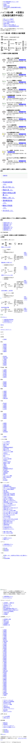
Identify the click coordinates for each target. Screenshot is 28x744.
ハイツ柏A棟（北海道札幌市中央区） (12, 7)
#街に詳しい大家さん (8, 499)
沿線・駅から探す (7, 531)
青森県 (5, 344)
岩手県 (5, 345)
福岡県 (5, 423)
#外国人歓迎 (6, 23)
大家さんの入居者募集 (8, 701)
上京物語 (5, 614)
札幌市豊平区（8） (8, 228)
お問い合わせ (6, 717)
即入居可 (5, 470)
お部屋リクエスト (7, 537)
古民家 (5, 465)
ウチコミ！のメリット (6, 329)
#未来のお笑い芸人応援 (9, 493)
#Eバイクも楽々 (7, 517)
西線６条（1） (8, 190)
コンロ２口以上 (7, 461)
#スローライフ (6, 496)
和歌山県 (5, 398)
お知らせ (5, 705)
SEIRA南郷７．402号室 (7, 290)
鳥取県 (5, 407)
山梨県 (5, 369)
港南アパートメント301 (7, 275)
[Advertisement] (14, 574)
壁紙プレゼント (7, 450)
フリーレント (6, 443)
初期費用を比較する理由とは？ (10, 610)
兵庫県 (5, 392)
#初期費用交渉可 (7, 486)
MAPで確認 (22, 60)
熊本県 (5, 427)
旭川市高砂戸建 (5, 307)
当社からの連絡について (9, 727)
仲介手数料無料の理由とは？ (10, 608)
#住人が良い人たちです (9, 514)
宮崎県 (5, 430)
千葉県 (5, 359)
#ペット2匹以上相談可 (8, 489)
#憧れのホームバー (8, 523)
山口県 (5, 409)
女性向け (5, 453)
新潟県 (5, 374)
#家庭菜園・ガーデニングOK (10, 502)
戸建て (5, 464)
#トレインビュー (7, 526)
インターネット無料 (8, 451)
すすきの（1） (8, 210)
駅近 (4, 456)
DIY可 (4, 478)
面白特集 (5, 710)
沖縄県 (5, 436)
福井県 (5, 377)
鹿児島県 (5, 431)
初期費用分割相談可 (8, 447)
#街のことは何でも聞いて (9, 24)
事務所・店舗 (6, 463)
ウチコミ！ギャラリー (8, 708)
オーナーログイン (7, 322)
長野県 (5, 371)
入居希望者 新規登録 (8, 319)
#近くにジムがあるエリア (9, 504)
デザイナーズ (6, 454)
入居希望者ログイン (8, 321)
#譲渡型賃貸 (6, 524)
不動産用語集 (6, 707)
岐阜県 (5, 384)
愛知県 (5, 382)
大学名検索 (6, 622)
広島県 (5, 404)
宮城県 (5, 348)
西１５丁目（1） (9, 187)
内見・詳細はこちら (25, 254)
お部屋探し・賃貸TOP (8, 602)
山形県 (5, 350)
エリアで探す (6, 3)
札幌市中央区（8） (8, 222)
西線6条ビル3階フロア (6, 262)
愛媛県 (5, 414)
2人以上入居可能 (7, 458)
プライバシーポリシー (8, 725)
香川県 (5, 415)
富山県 (5, 375)
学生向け (5, 460)
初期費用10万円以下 (8, 468)
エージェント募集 (7, 704)
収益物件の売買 (7, 702)
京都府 (5, 394)
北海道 (5, 4)
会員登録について (7, 605)
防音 (4, 474)
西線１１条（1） (9, 198)
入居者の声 (6, 612)
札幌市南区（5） (7, 229)
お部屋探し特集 (7, 619)
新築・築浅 (6, 444)
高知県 (5, 416)
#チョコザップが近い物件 (9, 510)
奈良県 (5, 396)
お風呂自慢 (6, 471)
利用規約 (5, 724)
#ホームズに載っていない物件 (10, 512)
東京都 (5, 356)
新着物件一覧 (6, 624)
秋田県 (5, 347)
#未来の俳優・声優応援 (9, 495)
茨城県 (5, 362)
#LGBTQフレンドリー (8, 20)
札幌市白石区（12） (8, 227)
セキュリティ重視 (7, 475)
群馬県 (5, 364)
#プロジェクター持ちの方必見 (10, 519)
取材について (6, 607)
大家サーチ (6, 539)
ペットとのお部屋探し (8, 611)
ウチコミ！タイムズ (8, 700)
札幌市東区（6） (7, 225)
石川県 (5, 372)
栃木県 (5, 363)
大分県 (5, 428)
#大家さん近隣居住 (8, 497)
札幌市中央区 (6, 6)
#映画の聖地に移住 (8, 521)
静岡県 (5, 383)
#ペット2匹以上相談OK (9, 21)
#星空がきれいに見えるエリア (10, 507)
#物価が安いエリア (8, 509)
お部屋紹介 (6, 623)
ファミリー (6, 457)
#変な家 (5, 490)
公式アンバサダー (7, 711)
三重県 (5, 386)
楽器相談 (5, 473)
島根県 (5, 406)
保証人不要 (6, 448)
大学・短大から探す (8, 532)
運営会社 (5, 722)
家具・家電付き (7, 477)
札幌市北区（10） (7, 224)
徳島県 (5, 418)
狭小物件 (5, 480)
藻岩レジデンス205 (6, 247)
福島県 (5, 351)
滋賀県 (5, 395)
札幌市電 (5, 175)
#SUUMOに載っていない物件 (10, 513)
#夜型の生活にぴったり (9, 520)
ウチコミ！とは (7, 604)
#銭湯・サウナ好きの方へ (9, 500)
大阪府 (5, 391)
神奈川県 (5, 357)
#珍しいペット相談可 (8, 19)
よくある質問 (6, 716)
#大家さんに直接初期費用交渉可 (11, 26)
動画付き (5, 467)
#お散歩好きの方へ (8, 527)
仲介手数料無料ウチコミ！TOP (10, 1)
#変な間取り (6, 492)
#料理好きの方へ (7, 506)
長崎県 (5, 426)
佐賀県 (5, 424)
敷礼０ (5, 446)
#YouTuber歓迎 (6, 516)
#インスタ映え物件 (8, 503)
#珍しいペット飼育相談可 (9, 487)
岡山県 (5, 403)
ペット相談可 (6, 441)
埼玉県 (5, 360)
